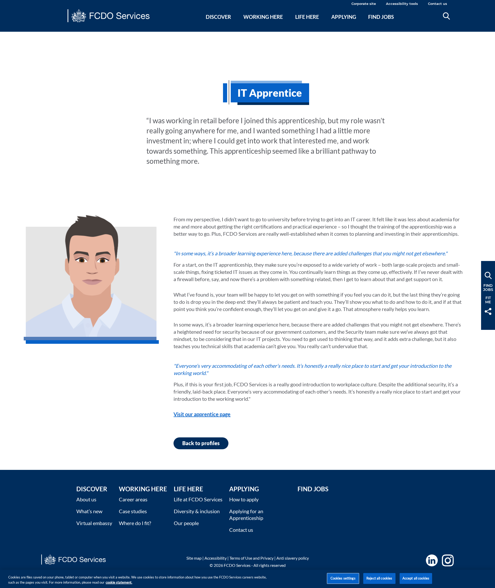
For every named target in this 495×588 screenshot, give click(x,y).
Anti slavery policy (292, 558)
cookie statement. (119, 582)
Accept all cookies (415, 578)
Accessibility (215, 558)
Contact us (437, 4)
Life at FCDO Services (198, 499)
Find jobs (381, 17)
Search (446, 16)
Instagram (448, 560)
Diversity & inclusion (197, 511)
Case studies (133, 511)
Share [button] (488, 311)
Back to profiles (201, 443)
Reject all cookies (379, 578)
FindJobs (488, 287)
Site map (194, 558)
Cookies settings (343, 578)
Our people (186, 523)
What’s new (89, 511)
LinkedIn (432, 560)
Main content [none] (12, 35)
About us (86, 499)
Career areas (133, 499)
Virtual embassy (94, 523)
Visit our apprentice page (202, 414)
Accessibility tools (402, 4)
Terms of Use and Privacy (251, 558)
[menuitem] (218, 23)
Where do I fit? (135, 523)
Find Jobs (313, 489)
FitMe (488, 300)
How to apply (244, 499)
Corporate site (363, 4)
